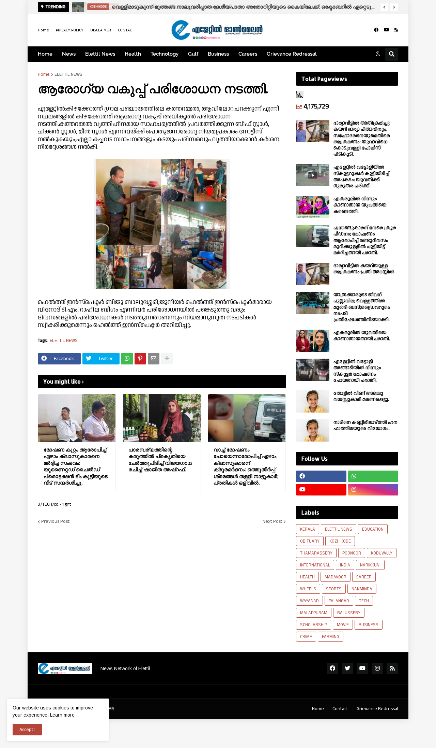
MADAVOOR (335, 577)
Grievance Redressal (377, 708)
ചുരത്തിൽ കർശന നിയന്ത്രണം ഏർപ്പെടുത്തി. (174, 6)
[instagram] (373, 489)
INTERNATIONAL (315, 565)
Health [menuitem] (133, 54)
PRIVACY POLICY (69, 30)
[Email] (153, 358)
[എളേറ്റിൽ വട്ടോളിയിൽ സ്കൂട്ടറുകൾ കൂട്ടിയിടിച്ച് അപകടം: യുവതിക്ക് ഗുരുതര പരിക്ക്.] (312, 175)
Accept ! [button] (27, 729)
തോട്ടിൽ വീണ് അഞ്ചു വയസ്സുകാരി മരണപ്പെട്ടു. (361, 396)
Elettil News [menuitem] (100, 54)
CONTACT (126, 30)
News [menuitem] (69, 54)
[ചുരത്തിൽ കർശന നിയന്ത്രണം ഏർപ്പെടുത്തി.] (77, 7)
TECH (364, 601)
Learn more (62, 715)
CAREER (364, 577)
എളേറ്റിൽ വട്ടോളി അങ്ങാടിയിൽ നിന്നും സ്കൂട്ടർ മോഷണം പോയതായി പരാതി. (357, 371)
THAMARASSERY (316, 553)
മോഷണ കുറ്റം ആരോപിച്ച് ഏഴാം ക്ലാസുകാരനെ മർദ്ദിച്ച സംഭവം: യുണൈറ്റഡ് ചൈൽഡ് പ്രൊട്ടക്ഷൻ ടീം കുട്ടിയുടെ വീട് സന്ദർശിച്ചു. (76, 466)
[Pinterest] (140, 358)
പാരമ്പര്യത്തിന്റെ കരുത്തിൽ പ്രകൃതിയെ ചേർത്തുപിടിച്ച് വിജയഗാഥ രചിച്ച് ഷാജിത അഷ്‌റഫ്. (159, 459)
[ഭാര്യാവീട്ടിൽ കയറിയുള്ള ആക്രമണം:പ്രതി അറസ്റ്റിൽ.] (312, 274)
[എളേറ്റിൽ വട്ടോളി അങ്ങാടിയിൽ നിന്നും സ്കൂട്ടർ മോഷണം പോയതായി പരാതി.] (312, 370)
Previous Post (55, 521)
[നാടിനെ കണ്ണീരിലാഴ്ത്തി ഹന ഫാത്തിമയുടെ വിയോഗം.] (312, 430)
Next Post (272, 521)
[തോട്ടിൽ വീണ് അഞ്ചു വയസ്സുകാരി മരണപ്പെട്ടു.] (312, 401)
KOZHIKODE (340, 541)
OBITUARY (310, 541)
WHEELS (308, 589)
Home (43, 30)
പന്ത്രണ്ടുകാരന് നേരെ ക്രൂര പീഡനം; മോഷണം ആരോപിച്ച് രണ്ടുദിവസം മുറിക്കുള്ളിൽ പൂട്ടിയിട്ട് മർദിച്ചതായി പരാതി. (364, 240)
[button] (384, 7)
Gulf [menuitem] (193, 54)
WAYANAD (309, 601)
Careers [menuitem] (247, 54)
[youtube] (386, 30)
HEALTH (307, 577)
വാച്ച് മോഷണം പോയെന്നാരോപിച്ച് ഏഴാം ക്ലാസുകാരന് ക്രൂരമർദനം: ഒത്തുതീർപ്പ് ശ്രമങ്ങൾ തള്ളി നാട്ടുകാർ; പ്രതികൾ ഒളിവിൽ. (246, 466)
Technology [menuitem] (164, 54)
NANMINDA (362, 589)
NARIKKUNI (370, 565)
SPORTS (334, 589)
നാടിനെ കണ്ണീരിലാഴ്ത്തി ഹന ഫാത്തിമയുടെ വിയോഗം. (365, 425)
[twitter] (347, 668)
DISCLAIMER (100, 30)
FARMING (330, 637)
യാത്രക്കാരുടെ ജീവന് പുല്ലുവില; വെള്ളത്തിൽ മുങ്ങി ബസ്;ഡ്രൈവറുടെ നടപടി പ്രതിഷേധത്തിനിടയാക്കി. (361, 307)
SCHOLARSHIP (313, 625)
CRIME (306, 637)
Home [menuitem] (45, 54)
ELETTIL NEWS (68, 74)
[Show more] (167, 358)
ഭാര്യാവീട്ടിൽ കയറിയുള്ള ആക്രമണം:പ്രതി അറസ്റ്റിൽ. (364, 269)
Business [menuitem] (218, 54)
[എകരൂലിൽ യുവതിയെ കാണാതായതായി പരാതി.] (312, 341)
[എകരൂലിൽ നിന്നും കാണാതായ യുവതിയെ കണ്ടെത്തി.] (312, 207)
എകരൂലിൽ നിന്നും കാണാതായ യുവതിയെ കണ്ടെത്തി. (360, 205)
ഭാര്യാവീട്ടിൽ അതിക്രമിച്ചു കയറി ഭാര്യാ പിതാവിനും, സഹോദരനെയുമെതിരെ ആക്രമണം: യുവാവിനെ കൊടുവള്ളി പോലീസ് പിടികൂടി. (361, 138)
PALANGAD (339, 601)
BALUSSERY (348, 613)
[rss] (396, 30)
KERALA (307, 529)
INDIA (345, 565)
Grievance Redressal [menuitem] (292, 54)
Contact (340, 708)
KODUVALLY (381, 553)
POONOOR (351, 553)
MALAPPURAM (313, 613)
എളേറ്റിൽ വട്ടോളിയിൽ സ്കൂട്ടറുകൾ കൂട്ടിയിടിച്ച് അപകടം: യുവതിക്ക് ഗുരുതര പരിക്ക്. (361, 176)
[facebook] (376, 30)
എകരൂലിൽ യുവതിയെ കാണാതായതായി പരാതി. (361, 336)
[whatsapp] (373, 476)
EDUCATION (373, 529)
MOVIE (343, 625)
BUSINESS (368, 625)
